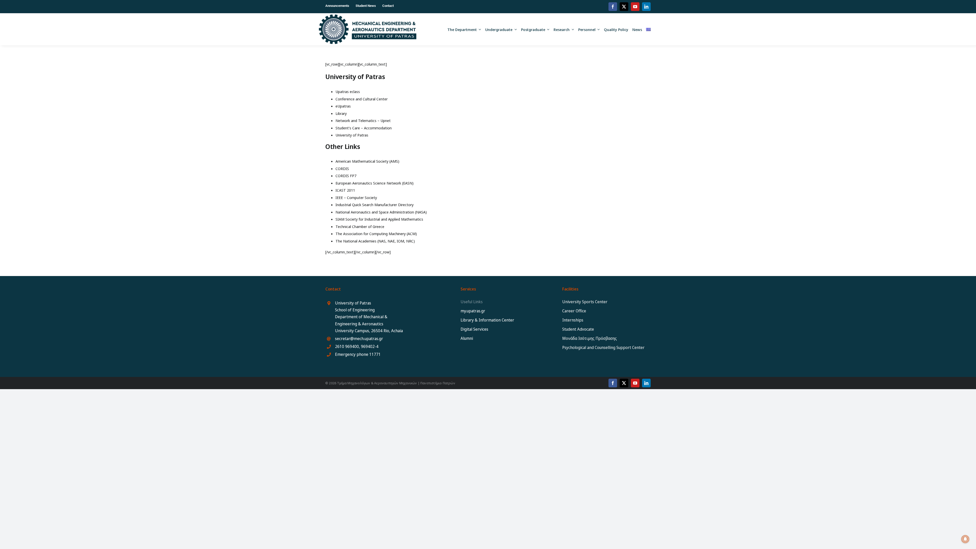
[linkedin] (646, 6)
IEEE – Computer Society (356, 197)
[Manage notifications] (965, 539)
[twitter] (624, 6)
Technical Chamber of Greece (360, 226)
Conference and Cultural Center (362, 98)
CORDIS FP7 (346, 175)
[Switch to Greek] (648, 29)
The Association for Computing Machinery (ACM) (376, 233)
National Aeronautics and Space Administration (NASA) (381, 212)
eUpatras (343, 106)
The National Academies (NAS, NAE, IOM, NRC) (375, 240)
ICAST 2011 (345, 190)
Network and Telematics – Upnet (363, 120)
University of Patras (352, 135)
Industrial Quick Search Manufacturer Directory (375, 204)
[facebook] (612, 6)
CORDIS (342, 168)
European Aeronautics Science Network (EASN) (375, 183)
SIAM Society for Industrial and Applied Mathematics (379, 219)
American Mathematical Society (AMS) (367, 161)
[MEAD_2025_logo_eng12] (367, 16)
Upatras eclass (348, 91)
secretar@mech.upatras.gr (359, 338)
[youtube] (635, 6)
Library (341, 113)
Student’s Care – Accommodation (364, 127)
